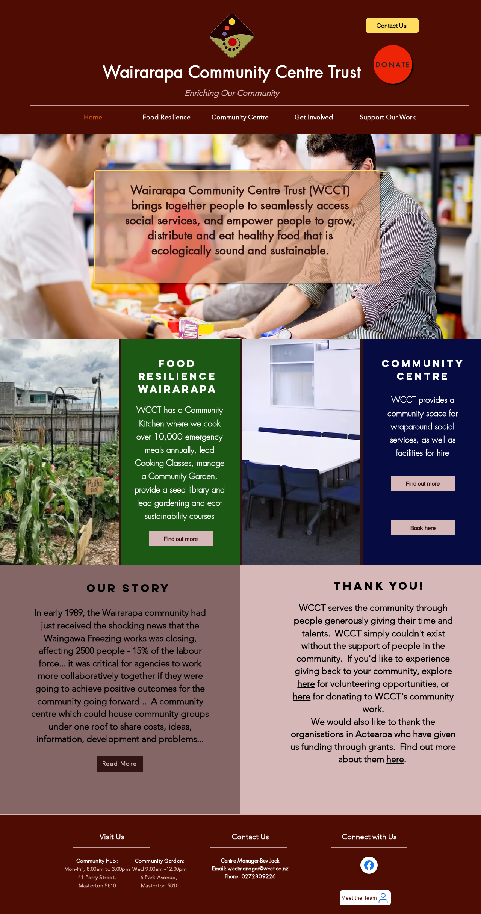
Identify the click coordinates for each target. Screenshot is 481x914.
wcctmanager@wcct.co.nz (258, 868)
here (306, 683)
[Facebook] (369, 865)
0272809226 (259, 876)
